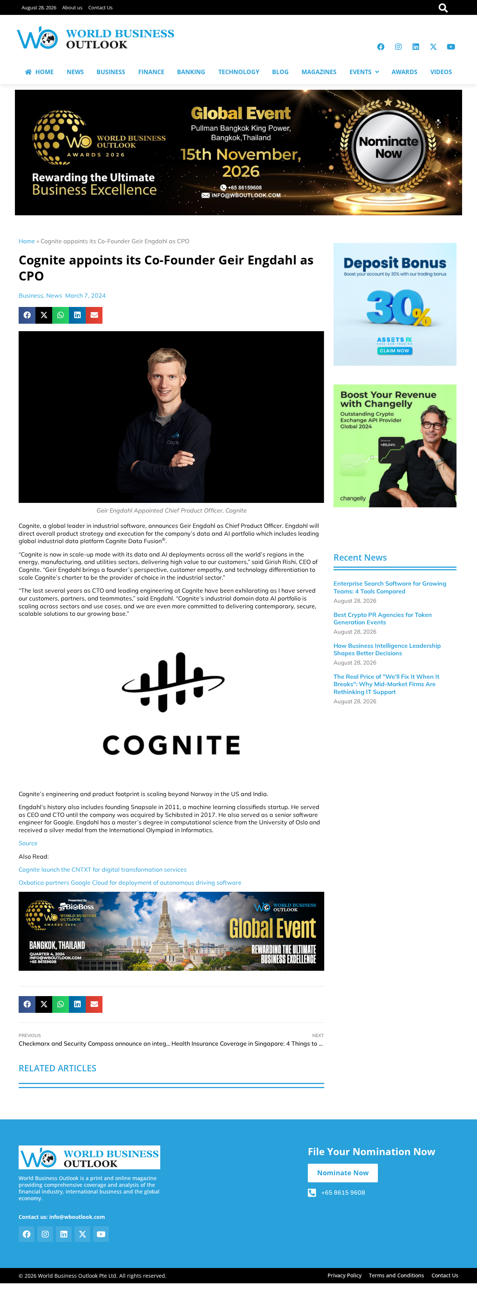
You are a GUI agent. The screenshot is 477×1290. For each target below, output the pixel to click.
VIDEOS (441, 72)
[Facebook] (380, 46)
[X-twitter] (433, 46)
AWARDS (404, 72)
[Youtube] (450, 46)
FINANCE (151, 72)
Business (31, 295)
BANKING (191, 72)
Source (28, 843)
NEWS (75, 72)
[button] (27, 315)
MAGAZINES (319, 72)
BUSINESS (111, 72)
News (54, 295)
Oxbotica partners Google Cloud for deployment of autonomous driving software (130, 882)
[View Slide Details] (395, 304)
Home (27, 241)
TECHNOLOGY (238, 72)
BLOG (280, 72)
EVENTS (361, 72)
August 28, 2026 (39, 7)
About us (72, 7)
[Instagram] (398, 46)
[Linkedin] (415, 46)
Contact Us (100, 7)
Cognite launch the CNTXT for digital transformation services (103, 869)
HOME (44, 72)
